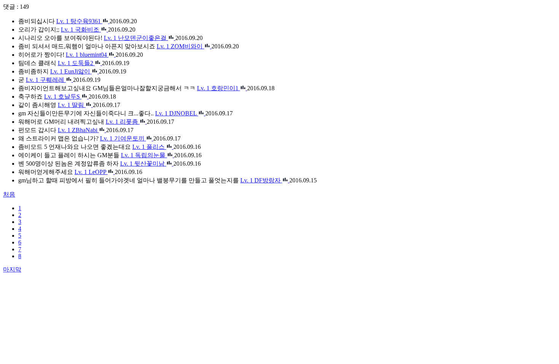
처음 (9, 194)
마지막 (12, 269)
